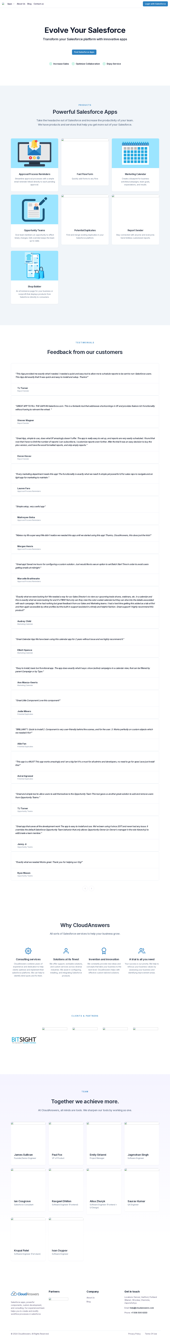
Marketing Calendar (135, 174)
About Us (91, 1297)
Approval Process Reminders (34, 174)
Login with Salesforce (155, 4)
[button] (84, 52)
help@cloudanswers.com (142, 1308)
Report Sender (135, 230)
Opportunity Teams (34, 230)
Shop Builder (34, 286)
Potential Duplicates (85, 230)
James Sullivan (23, 1154)
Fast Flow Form (85, 174)
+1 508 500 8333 (139, 1312)
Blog (89, 1301)
